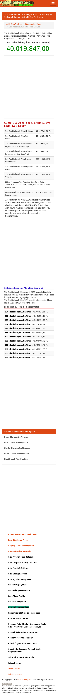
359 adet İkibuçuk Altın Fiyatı (18, 345)
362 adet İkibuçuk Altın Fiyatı (18, 357)
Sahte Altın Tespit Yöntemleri (21, 657)
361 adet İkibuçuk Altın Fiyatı (18, 353)
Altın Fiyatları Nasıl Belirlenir (21, 557)
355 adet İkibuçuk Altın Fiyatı (18, 328)
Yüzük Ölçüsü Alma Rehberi (20, 638)
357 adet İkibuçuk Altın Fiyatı (18, 337)
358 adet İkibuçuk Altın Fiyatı (18, 341)
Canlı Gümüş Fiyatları (17, 585)
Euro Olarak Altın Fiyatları (16, 442)
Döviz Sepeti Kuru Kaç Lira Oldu (22, 562)
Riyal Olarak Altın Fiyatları (16, 459)
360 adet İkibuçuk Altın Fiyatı (18, 349)
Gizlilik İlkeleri (14, 669)
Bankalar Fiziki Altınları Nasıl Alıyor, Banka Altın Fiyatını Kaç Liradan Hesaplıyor (27, 625)
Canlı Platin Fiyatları (17, 596)
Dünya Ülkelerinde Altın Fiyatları (22, 632)
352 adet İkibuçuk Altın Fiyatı (18, 316)
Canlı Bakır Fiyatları (17, 602)
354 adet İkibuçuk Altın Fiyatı (18, 324)
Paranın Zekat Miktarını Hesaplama (24, 613)
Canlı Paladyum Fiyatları (19, 590)
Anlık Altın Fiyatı (23, 680)
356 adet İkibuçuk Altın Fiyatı (18, 332)
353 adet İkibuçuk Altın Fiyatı (18, 320)
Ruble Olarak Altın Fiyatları (16, 453)
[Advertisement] (29, 87)
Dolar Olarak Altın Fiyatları (16, 437)
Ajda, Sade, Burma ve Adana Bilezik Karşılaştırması (24, 650)
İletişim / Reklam (15, 674)
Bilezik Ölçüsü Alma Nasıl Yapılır (22, 643)
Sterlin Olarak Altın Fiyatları (17, 448)
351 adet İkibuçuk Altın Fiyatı (18, 312)
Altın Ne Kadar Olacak (18, 618)
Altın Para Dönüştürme (18, 568)
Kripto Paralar (14, 663)
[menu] (53, 3)
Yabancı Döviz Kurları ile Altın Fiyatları (19, 431)
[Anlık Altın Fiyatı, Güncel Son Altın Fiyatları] (17, 3)
